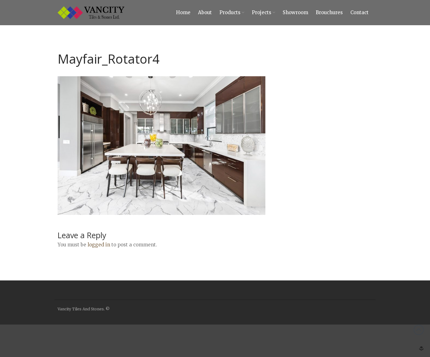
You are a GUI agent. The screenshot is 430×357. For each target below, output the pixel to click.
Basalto (372, 328)
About (205, 12)
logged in (99, 245)
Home (183, 12)
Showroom (295, 12)
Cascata (372, 347)
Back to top (419, 330)
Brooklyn (373, 338)
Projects (261, 12)
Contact (359, 12)
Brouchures (329, 12)
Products (229, 12)
